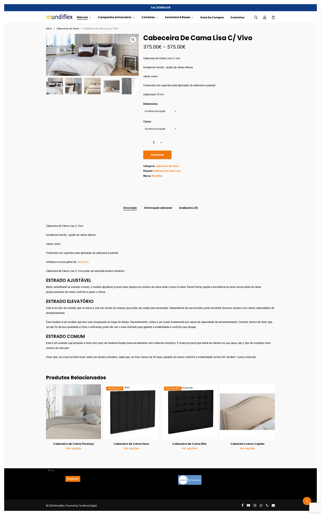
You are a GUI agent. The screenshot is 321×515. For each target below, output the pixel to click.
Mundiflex (157, 176)
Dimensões (150, 103)
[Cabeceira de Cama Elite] (189, 411)
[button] (133, 40)
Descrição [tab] (130, 207)
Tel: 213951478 (160, 8)
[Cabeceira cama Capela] (247, 411)
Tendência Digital (88, 505)
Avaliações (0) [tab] (188, 207)
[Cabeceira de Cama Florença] (73, 411)
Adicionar (157, 155)
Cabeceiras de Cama (68, 28)
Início (49, 28)
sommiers (82, 262)
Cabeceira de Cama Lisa (167, 171)
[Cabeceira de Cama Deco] (131, 411)
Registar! (72, 478)
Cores (147, 121)
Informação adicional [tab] (158, 207)
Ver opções (73, 448)
